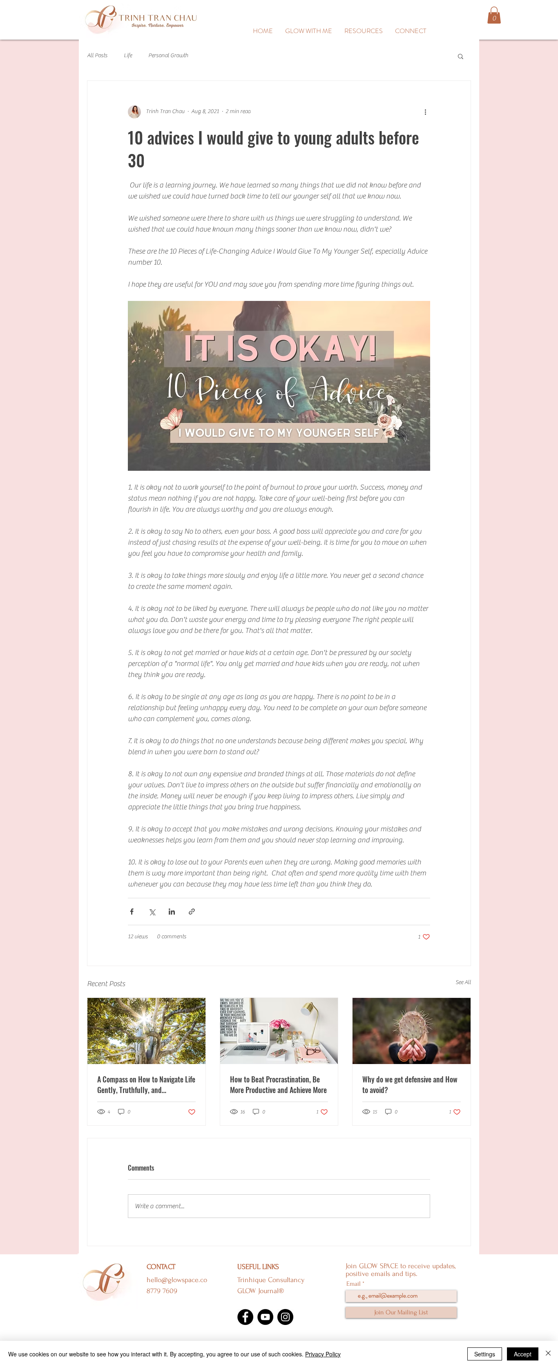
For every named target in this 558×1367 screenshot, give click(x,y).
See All (463, 982)
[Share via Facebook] (132, 911)
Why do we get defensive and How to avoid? (410, 1084)
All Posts (97, 55)
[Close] (548, 1353)
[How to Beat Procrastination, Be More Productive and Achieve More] (279, 1031)
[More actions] (425, 112)
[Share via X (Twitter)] (152, 911)
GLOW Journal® (260, 1291)
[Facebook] (245, 1317)
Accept (522, 1354)
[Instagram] (285, 1317)
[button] (363, 30)
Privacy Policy (323, 1354)
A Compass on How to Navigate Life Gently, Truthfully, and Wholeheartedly (146, 1084)
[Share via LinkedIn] (172, 911)
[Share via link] (192, 911)
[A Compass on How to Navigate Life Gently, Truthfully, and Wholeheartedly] (146, 1031)
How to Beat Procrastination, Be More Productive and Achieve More (278, 1084)
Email (353, 1283)
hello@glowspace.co (177, 1280)
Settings (484, 1354)
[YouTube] (265, 1317)
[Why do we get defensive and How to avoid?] (412, 1031)
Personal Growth (168, 55)
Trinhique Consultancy (271, 1280)
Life (128, 55)
